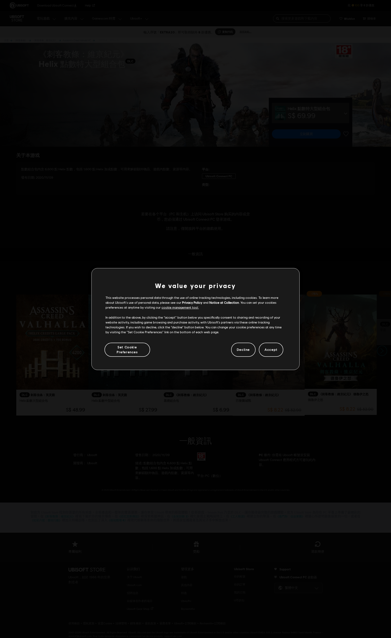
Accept (271, 350)
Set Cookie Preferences (127, 349)
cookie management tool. (180, 307)
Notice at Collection (224, 302)
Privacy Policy (192, 302)
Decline (243, 350)
